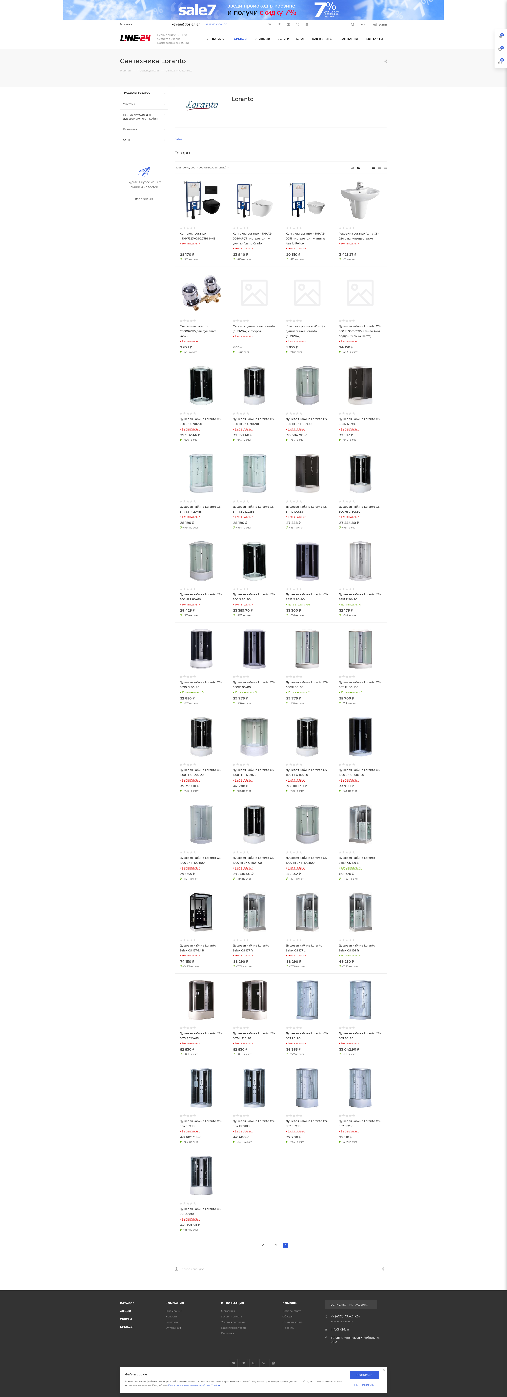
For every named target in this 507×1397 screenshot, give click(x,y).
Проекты (288, 1327)
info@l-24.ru (340, 1329)
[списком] (379, 167)
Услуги (126, 1318)
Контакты (172, 1322)
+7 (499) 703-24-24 (186, 24)
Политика (227, 1333)
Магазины (228, 1310)
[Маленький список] (352, 167)
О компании (174, 1310)
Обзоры (287, 1316)
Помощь (289, 1303)
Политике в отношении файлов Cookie (194, 1385)
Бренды (126, 1326)
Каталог (127, 1303)
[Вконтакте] (270, 24)
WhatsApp (307, 24)
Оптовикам (173, 1327)
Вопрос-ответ (291, 1310)
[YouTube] (289, 24)
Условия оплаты (231, 1316)
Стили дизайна (292, 1322)
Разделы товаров (137, 92)
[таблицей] (385, 167)
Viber (298, 24)
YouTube (253, 1363)
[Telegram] (279, 24)
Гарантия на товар (233, 1327)
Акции (125, 1310)
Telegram (243, 1363)
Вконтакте (233, 1363)
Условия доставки (233, 1322)
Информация (232, 1303)
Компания (175, 1303)
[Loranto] (203, 105)
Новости (171, 1316)
